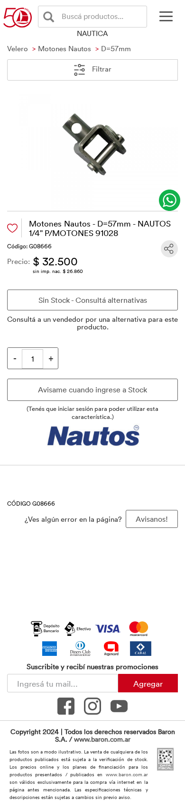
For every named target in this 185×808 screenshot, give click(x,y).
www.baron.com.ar (102, 739)
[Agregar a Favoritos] (12, 228)
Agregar (148, 683)
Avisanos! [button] (152, 519)
